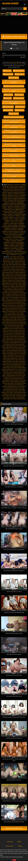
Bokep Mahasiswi (19, 70)
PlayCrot (11, 239)
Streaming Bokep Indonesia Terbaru (11, 380)
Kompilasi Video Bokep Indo (17, 291)
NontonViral (7, 234)
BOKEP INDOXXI (14, 190)
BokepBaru (10, 193)
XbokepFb (16, 253)
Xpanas (8, 254)
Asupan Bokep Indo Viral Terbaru (11, 259)
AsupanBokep (22, 186)
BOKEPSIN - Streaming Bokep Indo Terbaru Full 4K (14, 131)
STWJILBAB (14, 247)
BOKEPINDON (20, 203)
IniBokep (5, 225)
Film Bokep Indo (10, 280)
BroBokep (10, 215)
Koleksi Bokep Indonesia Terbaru (10, 283)
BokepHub (5, 198)
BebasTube (11, 189)
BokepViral (4, 214)
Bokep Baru (11, 263)
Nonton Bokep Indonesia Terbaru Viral (16, 320)
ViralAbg (14, 251)
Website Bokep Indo (7, 398)
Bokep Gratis (18, 263)
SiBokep (22, 245)
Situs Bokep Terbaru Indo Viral (15, 355)
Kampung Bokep (6, 226)
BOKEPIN (4, 200)
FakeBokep (22, 218)
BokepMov (17, 206)
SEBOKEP (6, 245)
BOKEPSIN (7, 209)
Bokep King (21, 190)
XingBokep (22, 253)
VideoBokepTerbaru (6, 251)
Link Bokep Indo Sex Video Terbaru (14, 295)
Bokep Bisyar (20, 94)
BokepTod (22, 211)
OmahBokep (14, 234)
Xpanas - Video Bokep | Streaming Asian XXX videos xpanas (14, 180)
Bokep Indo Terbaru (17, 264)
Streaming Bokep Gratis (18, 372)
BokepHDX (21, 197)
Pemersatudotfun (7, 237)
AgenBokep (10, 184)
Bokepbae (4, 193)
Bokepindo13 (13, 201)
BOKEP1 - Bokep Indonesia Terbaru (14, 117)
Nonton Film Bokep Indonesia (17, 333)
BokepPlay (4, 208)
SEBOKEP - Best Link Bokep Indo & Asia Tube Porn (14, 175)
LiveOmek (10, 231)
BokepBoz (22, 193)
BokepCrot (16, 195)
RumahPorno (21, 242)
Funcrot (12, 220)
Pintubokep (14, 237)
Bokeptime (10, 211)
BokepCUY (22, 195)
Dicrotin (17, 217)
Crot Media (5, 217)
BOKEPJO (11, 204)
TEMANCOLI (7, 248)
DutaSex (11, 218)
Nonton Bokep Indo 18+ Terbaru (13, 303)
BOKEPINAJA (16, 200)
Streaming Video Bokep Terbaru (9, 386)
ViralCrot (19, 251)
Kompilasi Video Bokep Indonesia (10, 292)
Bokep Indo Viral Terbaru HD (18, 267)
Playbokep (5, 239)
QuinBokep (13, 240)
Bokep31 (10, 192)
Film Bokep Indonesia (20, 280)
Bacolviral (9, 187)
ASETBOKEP (6, 186)
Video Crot (12, 250)
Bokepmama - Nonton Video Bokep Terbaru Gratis (14, 126)
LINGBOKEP (20, 229)
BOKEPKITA (18, 204)
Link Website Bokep (10, 300)
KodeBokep (7, 229)
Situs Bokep (10, 352)
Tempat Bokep (14, 248)
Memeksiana (17, 231)
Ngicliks (11, 232)
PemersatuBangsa (17, 236)
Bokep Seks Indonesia (20, 274)
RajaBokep (19, 240)
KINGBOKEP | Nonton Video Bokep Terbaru (14, 145)
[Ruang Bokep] (11, 3)
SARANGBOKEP (20, 243)
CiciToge (22, 215)
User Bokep (21, 248)
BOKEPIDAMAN (21, 198)
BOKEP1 (5, 192)
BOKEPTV (20, 212)
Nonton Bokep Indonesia (10, 314)
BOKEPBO (16, 193)
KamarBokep (21, 225)
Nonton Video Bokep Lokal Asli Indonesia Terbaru (13, 345)
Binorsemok (17, 189)
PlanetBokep (21, 237)
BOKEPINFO (5, 204)
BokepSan (10, 208)
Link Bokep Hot (15, 294)
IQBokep (10, 225)
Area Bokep (16, 184)
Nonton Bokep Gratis (21, 300)
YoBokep (20, 254)
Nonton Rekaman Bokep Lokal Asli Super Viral (14, 337)
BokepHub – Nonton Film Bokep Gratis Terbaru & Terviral (14, 121)
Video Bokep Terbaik (7, 394)
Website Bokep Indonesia (19, 398)
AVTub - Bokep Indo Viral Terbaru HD (14, 86)
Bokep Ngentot (13, 62)
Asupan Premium (14, 186)
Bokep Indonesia (19, 98)
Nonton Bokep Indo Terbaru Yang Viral (12, 309)
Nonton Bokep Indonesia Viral (9, 322)
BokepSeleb (17, 208)
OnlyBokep (20, 234)
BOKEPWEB (18, 214)
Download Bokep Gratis (20, 275)
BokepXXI (23, 214)
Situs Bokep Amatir (18, 352)
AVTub (4, 187)
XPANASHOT (14, 254)
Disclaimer (10, 841)
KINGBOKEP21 (7, 228)
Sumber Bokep (21, 386)
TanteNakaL (20, 247)
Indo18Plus (7, 222)
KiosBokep (14, 228)
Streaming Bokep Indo (8, 373)
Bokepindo (6, 201)
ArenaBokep (23, 184)
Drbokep (22, 217)
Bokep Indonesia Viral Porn (19, 270)
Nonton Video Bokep (8, 339)
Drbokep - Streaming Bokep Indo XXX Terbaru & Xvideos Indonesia (14, 136)
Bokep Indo (19, 63)
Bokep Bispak (9, 94)
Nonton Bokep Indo (8, 302)
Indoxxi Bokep (13, 223)
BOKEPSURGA (19, 209)
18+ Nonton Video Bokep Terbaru (16, 258)
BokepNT (23, 206)
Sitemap (20, 846)
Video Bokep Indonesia (20, 392)
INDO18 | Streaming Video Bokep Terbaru (14, 140)
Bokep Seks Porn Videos (8, 275)
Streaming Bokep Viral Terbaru (17, 381)
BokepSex (22, 208)
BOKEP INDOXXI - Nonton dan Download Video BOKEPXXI (14, 102)
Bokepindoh (13, 203)
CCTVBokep (16, 215)
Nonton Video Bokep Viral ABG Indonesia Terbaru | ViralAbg (14, 155)
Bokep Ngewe (20, 74)
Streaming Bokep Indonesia (16, 378)
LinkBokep (4, 231)
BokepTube (14, 212)
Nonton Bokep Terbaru (10, 323)
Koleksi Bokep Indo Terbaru (18, 281)
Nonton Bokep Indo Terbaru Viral (17, 308)
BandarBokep (15, 187)
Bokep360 (15, 192)
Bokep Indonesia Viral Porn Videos (11, 272)
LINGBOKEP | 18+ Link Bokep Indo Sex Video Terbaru (14, 150)
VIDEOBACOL (19, 250)
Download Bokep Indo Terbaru (10, 277)
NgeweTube (5, 232)
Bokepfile (5, 197)
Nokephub (22, 232)
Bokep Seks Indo (10, 274)
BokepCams (11, 195)
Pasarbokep (9, 236)
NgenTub (23, 231)
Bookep (5, 215)
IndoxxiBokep (21, 223)
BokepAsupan (21, 192)
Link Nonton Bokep (14, 297)
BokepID (14, 198)
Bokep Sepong (14, 77)
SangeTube (12, 243)
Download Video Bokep (17, 278)
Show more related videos (14, 828)
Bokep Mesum (20, 106)
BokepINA (10, 200)
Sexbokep (11, 245)
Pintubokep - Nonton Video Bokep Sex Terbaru (14, 160)
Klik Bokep (20, 228)
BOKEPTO (16, 211)
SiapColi (17, 245)
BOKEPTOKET (7, 212)
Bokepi (10, 198)
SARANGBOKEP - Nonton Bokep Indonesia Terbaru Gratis (14, 170)
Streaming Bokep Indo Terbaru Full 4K (16, 375)
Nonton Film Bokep (13, 328)
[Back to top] (23, 856)
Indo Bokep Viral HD (7, 281)
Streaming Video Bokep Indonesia (15, 384)
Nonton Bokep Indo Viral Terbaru (16, 313)
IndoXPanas (6, 223)
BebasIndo (4, 189)
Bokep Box (6, 190)
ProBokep (22, 239)
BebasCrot (22, 187)
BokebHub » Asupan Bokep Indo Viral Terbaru (14, 90)
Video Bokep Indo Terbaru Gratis (13, 391)
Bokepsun (12, 209)
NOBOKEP (16, 232)
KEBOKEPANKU (14, 226)
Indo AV (16, 220)
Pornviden (16, 239)
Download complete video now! (14, 36)
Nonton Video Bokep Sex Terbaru (10, 347)
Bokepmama (11, 206)
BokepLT (5, 206)
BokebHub (23, 189)
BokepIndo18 (20, 201)
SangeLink (6, 243)
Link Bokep (8, 294)
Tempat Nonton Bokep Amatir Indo (12, 387)
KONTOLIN (13, 229)
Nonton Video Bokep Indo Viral (14, 342)
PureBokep (7, 240)
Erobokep (16, 218)
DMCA (19, 841)
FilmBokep (6, 220)
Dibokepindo (12, 217)
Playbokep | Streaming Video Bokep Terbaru (14, 165)
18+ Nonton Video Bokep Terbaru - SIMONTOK (14, 81)
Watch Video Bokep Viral (12, 395)
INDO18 (21, 220)
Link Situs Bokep (14, 298)
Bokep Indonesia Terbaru (10, 269)
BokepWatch (11, 214)
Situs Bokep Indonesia (14, 353)
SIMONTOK (7, 247)
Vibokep (7, 250)
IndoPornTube (13, 222)
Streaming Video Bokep (8, 383)
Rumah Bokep (13, 242)
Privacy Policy (9, 846)
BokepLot (23, 204)
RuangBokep (6, 242)
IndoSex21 (20, 222)
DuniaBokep (5, 218)
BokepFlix (10, 197)
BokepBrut (4, 195)
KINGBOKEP (22, 226)
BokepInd (23, 200)
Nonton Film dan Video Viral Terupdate (15, 336)
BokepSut (5, 211)
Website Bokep (9, 253)
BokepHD (16, 197)
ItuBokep (15, 225)
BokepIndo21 (6, 203)
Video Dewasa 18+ (17, 394)
